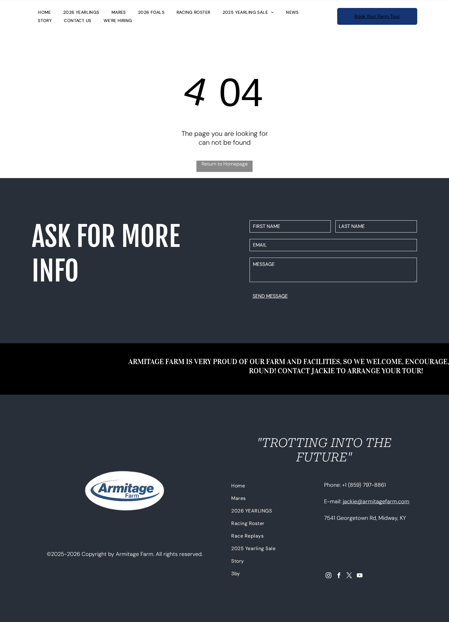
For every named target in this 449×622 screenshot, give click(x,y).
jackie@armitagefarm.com (376, 501)
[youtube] (359, 576)
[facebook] (338, 576)
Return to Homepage (225, 164)
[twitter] (349, 576)
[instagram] (328, 576)
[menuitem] (44, 12)
